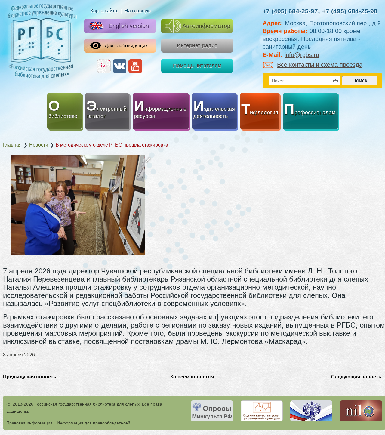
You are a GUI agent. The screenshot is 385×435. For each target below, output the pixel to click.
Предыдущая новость (29, 376)
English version (129, 26)
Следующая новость (356, 376)
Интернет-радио (197, 45)
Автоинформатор (206, 26)
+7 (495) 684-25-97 (290, 11)
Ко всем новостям (192, 376)
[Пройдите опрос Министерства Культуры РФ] (212, 410)
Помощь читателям (197, 66)
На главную (138, 10)
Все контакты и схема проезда (319, 64)
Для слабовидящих (126, 45)
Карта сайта (104, 10)
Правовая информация (29, 423)
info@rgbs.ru (302, 54)
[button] (148, 160)
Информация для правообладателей (93, 423)
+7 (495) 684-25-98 (349, 11)
